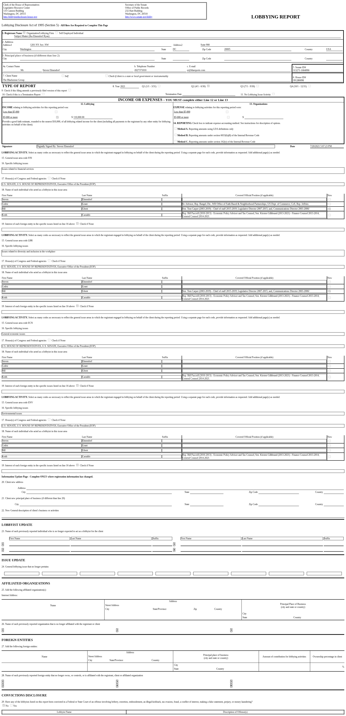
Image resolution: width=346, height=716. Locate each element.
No (7, 705)
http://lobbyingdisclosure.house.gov (20, 16)
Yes (15, 705)
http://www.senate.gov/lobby (138, 16)
